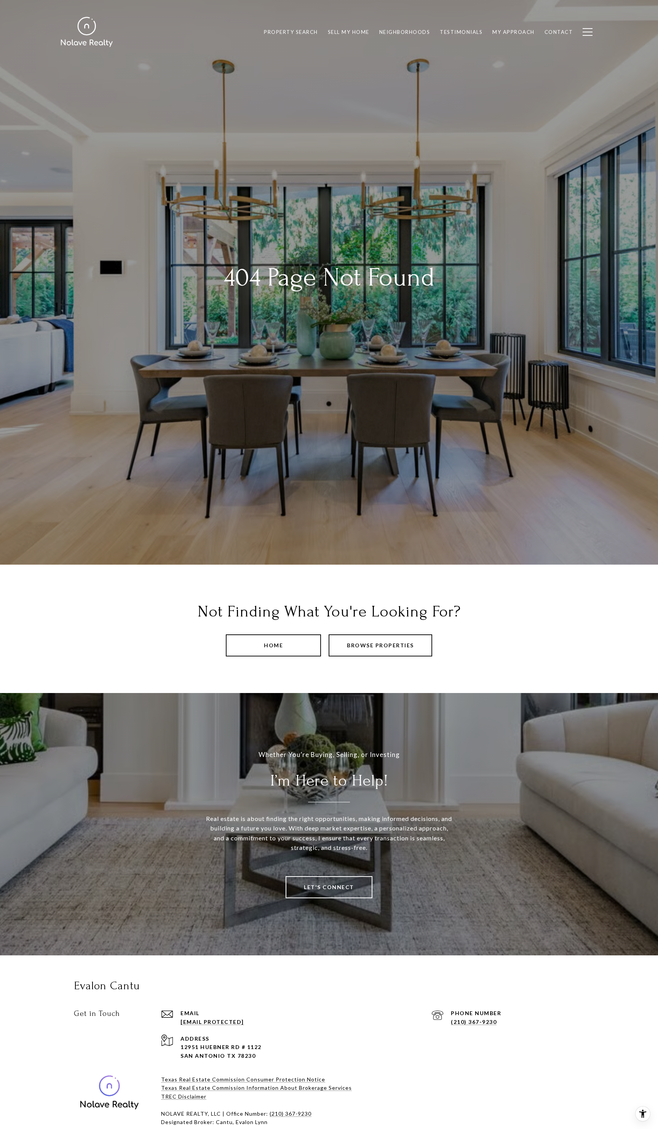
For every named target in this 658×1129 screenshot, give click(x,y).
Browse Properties (380, 645)
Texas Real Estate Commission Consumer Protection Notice (243, 1079)
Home (273, 645)
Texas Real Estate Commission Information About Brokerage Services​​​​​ (256, 1087)
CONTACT (559, 32)
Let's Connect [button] (329, 887)
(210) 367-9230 (474, 1022)
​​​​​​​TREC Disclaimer (183, 1096)
